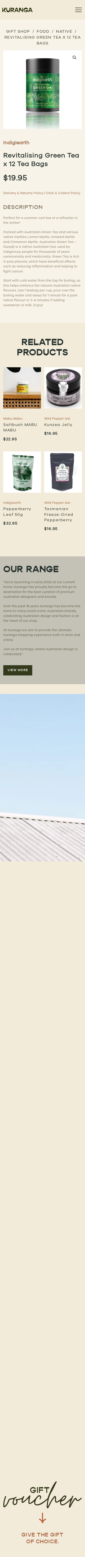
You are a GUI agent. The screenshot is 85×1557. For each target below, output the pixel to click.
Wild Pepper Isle (57, 418)
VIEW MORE (17, 670)
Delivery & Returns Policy (23, 193)
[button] (74, 58)
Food (43, 31)
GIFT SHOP (18, 31)
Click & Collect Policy (63, 193)
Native (64, 31)
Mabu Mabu (12, 418)
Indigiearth (16, 142)
